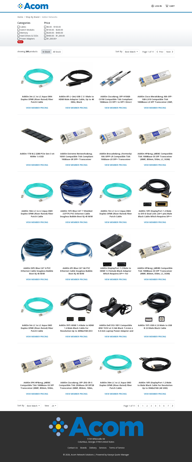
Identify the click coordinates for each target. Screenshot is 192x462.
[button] (143, 405)
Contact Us (73, 447)
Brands (83, 447)
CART (172, 6)
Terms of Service (117, 447)
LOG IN (158, 6)
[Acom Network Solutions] (32, 5)
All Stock (57, 51)
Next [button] (169, 51)
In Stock (46, 51)
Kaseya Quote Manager (118, 454)
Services (103, 447)
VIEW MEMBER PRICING (37, 107)
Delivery (93, 447)
